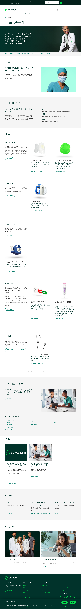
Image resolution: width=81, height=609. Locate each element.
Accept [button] (64, 602)
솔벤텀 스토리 (44, 585)
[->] (61, 2)
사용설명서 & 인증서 (45, 592)
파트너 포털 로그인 (64, 587)
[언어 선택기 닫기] (70, 2)
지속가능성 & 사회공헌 (28, 595)
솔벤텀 (42, 587)
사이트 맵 (62, 590)
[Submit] (68, 10)
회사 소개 (25, 585)
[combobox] (63, 10)
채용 (48, 9)
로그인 (40, 9)
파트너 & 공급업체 (27, 592)
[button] (66, 606)
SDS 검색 (43, 590)
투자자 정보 (44, 9)
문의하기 (61, 585)
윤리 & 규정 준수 (26, 597)
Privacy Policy (26, 606)
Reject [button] (72, 602)
